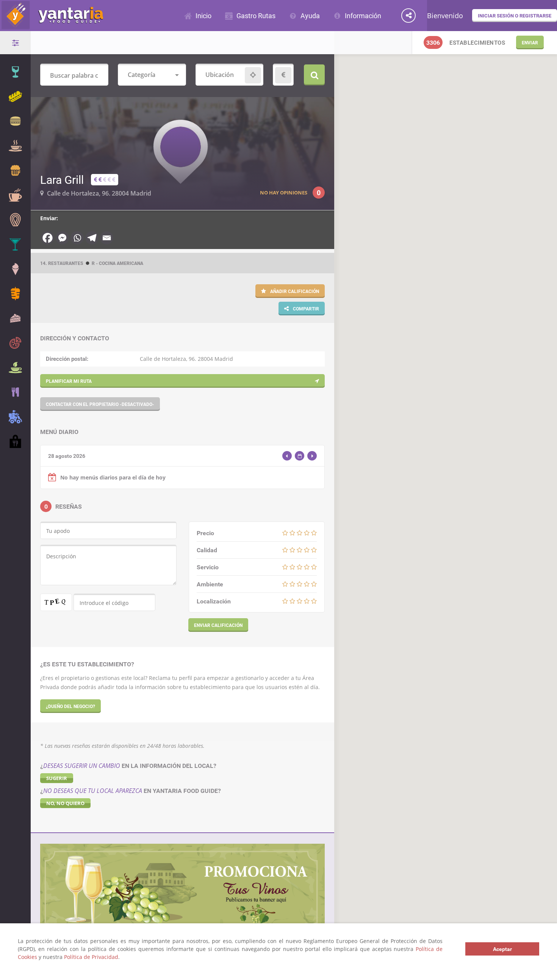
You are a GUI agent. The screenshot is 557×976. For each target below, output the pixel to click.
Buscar (314, 74)
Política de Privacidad (91, 956)
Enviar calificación (218, 625)
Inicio (203, 15)
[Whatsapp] (77, 237)
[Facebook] (47, 237)
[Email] (106, 237)
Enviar (530, 42)
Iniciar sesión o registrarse (514, 15)
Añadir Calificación (294, 291)
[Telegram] (92, 237)
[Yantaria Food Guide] (51, 26)
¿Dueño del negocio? (70, 706)
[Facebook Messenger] (62, 237)
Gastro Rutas (255, 15)
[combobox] (152, 75)
